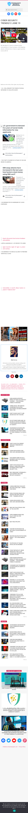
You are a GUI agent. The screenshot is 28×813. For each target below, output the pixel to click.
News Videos (14, 384)
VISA (16, 388)
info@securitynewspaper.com (10, 746)
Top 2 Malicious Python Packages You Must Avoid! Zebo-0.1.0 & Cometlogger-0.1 (18, 656)
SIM (23, 387)
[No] (26, 807)
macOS (21, 386)
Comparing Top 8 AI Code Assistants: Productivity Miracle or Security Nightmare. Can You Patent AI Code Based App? (18, 597)
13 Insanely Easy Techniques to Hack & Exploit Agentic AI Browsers (17, 567)
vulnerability (21, 388)
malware (3, 387)
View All (25, 435)
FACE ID (21, 385)
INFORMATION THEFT (15, 386)
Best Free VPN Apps (15, 521)
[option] (5, 334)
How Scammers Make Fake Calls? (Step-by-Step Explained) (17, 516)
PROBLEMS (19, 387)
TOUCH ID (13, 388)
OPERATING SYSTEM (9, 387)
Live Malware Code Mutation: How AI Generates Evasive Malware (17, 626)
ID (10, 386)
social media (8, 388)
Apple (24, 384)
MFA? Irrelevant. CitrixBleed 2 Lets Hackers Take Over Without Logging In (18, 474)
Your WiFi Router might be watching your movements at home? (18, 530)
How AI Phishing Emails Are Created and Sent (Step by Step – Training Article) (17, 495)
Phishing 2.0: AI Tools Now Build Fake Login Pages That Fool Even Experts (17, 581)
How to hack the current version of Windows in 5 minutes (17, 445)
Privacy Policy (22, 746)
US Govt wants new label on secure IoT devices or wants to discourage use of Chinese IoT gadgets (14, 710)
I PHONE (7, 386)
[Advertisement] (14, 68)
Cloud (17, 385)
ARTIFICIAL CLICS (4, 385)
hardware (3, 386)
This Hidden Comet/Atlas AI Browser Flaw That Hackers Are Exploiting (17, 459)
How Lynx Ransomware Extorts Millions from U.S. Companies (17, 641)
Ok (14, 810)
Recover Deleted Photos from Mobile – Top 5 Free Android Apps (18, 537)
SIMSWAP (3, 388)
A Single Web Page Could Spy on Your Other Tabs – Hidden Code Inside (17, 488)
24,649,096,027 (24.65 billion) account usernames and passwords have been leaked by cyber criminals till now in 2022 (18, 430)
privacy (15, 387)
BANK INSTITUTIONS (12, 385)
